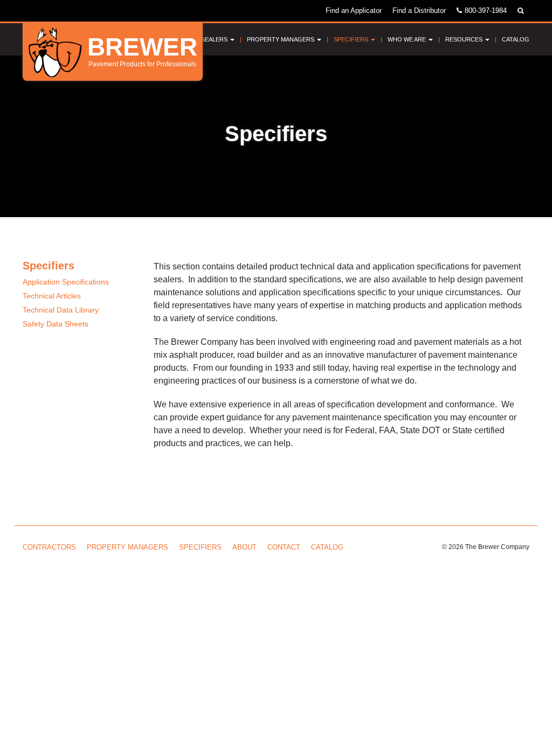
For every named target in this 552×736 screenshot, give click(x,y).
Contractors (49, 547)
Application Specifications (66, 281)
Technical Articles (52, 295)
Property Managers (281, 39)
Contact (283, 547)
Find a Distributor (419, 10)
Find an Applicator (354, 10)
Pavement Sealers (199, 39)
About (244, 547)
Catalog (515, 39)
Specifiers (352, 39)
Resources (464, 39)
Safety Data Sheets (55, 324)
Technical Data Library (61, 309)
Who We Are (407, 39)
